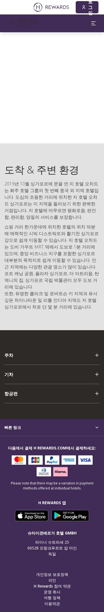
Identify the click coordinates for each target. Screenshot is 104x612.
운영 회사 (52, 591)
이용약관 (52, 603)
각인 (52, 580)
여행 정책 (52, 597)
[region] (52, 87)
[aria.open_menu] (93, 23)
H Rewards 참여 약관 (52, 586)
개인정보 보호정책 (52, 574)
